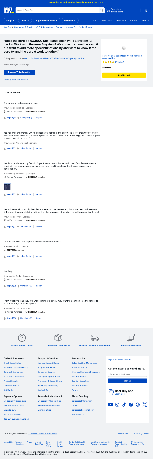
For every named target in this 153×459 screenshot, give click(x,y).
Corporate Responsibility (83, 410)
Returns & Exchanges (13, 372)
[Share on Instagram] (117, 404)
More (143, 20)
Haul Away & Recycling (48, 385)
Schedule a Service (46, 372)
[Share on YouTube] (110, 404)
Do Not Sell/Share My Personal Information (77, 443)
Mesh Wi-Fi (70, 27)
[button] (114, 10)
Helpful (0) (11, 286)
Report (39, 117)
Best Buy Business (80, 385)
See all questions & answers (16, 79)
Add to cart (124, 75)
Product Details (85, 27)
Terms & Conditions (20, 443)
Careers (75, 405)
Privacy (30, 442)
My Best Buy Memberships (49, 401)
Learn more (121, 394)
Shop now (99, 2)
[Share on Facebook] (130, 404)
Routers (59, 27)
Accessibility (8, 442)
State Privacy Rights (48, 444)
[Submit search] (102, 10)
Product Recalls (10, 381)
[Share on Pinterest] (137, 404)
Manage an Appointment (49, 376)
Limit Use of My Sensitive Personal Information (100, 443)
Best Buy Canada (141, 434)
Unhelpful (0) (26, 117)
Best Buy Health (79, 376)
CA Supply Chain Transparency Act (137, 443)
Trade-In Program (11, 385)
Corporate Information (82, 401)
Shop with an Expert (47, 367)
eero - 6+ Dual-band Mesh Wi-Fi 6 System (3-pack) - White (54, 58)
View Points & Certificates (49, 405)
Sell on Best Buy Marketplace (84, 363)
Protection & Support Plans (50, 381)
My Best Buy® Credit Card (15, 401)
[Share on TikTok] (124, 404)
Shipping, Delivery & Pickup (16, 367)
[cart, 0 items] (146, 10)
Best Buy (7, 27)
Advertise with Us (79, 367)
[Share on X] (144, 404)
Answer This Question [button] (19, 72)
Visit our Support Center (48, 363)
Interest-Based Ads (39, 443)
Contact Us (43, 390)
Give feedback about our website (42, 434)
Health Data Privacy (60, 444)
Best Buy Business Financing (16, 419)
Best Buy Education (80, 381)
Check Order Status (12, 363)
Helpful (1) (10, 148)
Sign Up (127, 381)
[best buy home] (9, 10)
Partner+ (75, 390)
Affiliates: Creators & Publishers (86, 372)
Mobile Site (123, 434)
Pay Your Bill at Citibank (14, 405)
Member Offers (44, 410)
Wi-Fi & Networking (44, 27)
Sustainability (78, 414)
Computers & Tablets (23, 27)
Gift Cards (8, 390)
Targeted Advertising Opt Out (121, 444)
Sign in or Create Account (119, 360)
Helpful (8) (11, 117)
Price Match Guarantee (14, 376)
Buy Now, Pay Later (12, 414)
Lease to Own (10, 410)
